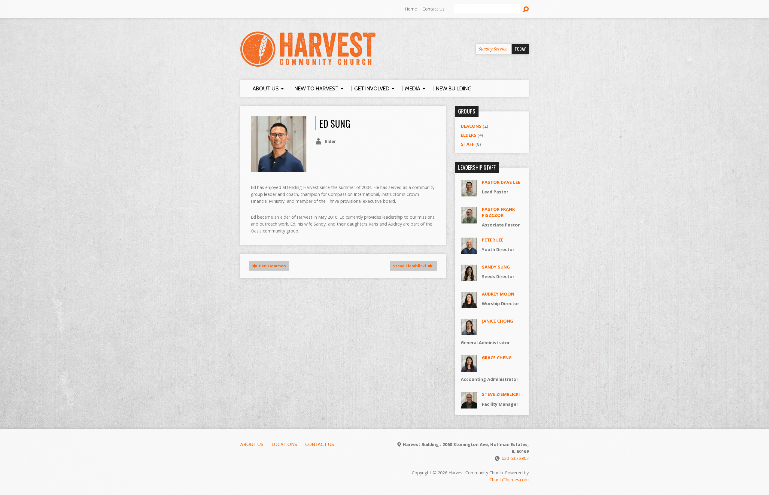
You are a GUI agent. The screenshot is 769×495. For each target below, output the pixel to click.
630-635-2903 (515, 458)
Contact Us (433, 9)
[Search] (526, 9)
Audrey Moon (498, 294)
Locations (284, 444)
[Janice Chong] (469, 332)
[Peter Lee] (469, 251)
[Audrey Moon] (469, 305)
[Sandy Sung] (469, 278)
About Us (251, 444)
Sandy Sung (496, 267)
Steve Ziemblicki (410, 266)
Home (411, 9)
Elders (468, 135)
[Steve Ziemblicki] (469, 405)
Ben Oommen (272, 266)
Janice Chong (497, 321)
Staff (467, 144)
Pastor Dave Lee (501, 182)
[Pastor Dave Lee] (469, 193)
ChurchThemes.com (509, 479)
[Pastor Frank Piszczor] (469, 220)
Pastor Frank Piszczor (498, 212)
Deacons (471, 126)
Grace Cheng (497, 357)
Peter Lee (492, 240)
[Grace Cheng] (469, 369)
